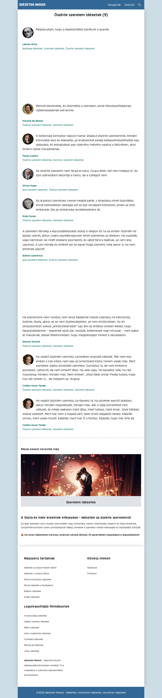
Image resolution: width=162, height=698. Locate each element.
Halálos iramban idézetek (36, 621)
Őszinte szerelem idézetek (80, 48)
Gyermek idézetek (54, 48)
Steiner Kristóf (31, 341)
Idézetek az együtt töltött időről (40, 567)
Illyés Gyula (29, 216)
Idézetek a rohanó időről (36, 573)
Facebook (92, 567)
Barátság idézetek (32, 48)
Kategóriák (114, 4)
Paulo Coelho (30, 155)
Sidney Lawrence (32, 255)
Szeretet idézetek (85, 389)
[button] (139, 5)
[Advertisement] (81, 77)
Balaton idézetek (32, 591)
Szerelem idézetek (63, 124)
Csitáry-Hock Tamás (34, 385)
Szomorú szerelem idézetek (68, 159)
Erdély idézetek (32, 597)
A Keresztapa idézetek (35, 615)
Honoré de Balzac (32, 120)
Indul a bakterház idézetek (37, 633)
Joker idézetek (31, 651)
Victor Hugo (29, 185)
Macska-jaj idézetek (33, 645)
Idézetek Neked (32, 4)
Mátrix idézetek (31, 627)
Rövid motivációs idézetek (37, 579)
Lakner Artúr (29, 44)
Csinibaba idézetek (33, 639)
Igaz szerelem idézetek (34, 189)
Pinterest (92, 573)
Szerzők (129, 4)
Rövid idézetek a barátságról (38, 585)
